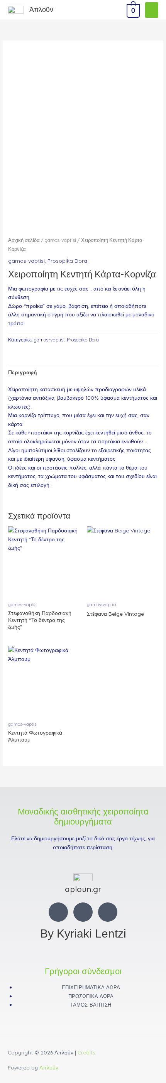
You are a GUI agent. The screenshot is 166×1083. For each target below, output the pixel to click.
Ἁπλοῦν (41, 9)
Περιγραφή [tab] (22, 372)
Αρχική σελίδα (24, 240)
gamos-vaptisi (60, 240)
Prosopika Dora (67, 260)
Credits (86, 1052)
